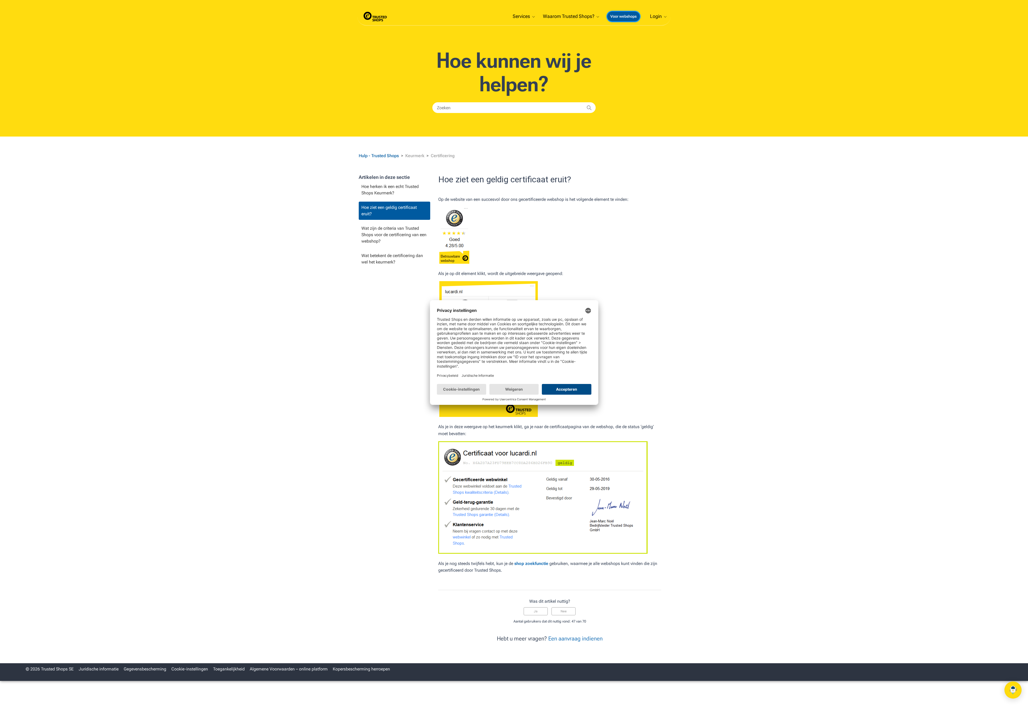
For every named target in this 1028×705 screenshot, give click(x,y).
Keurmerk (414, 155)
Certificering (443, 155)
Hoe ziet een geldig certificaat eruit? (389, 210)
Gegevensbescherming (145, 669)
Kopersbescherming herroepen (361, 669)
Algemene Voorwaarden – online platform (289, 669)
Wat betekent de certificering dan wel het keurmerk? (392, 259)
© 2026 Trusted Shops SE (50, 669)
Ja (536, 611)
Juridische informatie (99, 669)
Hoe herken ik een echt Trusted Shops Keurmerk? (390, 189)
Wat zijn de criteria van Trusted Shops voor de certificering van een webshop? (393, 235)
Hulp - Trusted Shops (379, 155)
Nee (564, 611)
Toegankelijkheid (229, 669)
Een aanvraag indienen (575, 638)
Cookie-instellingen (189, 669)
